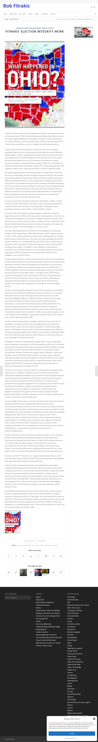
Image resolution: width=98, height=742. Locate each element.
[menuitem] (5, 14)
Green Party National (75, 662)
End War (70, 635)
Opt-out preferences (71, 738)
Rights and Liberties (74, 713)
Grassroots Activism (74, 654)
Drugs (69, 621)
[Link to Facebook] (91, 7)
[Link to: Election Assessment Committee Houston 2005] (53, 572)
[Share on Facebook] (8, 556)
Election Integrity (73, 632)
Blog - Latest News (11, 19)
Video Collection (42, 632)
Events (38, 608)
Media (69, 686)
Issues (44, 28)
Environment (72, 640)
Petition (70, 697)
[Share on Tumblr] (38, 556)
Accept (72, 733)
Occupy (70, 691)
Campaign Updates (74, 610)
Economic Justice (73, 624)
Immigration (72, 675)
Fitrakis (42, 541)
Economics (71, 627)
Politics (50, 28)
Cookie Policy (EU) (42, 605)
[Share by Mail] (61, 556)
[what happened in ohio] (35, 85)
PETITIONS (71, 699)
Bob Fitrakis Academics (45, 602)
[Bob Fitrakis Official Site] (16, 7)
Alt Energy (71, 597)
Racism (70, 710)
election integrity (23, 545)
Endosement (72, 637)
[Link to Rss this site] (94, 7)
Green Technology (74, 667)
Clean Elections (22, 28)
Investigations (35, 28)
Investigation (72, 678)
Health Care (71, 670)
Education (71, 629)
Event (69, 643)
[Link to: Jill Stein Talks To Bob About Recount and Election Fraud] (45, 572)
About (38, 597)
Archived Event (72, 600)
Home (38, 621)
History (70, 672)
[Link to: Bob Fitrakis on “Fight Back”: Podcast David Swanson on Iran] (30, 572)
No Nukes (71, 689)
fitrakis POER (72, 651)
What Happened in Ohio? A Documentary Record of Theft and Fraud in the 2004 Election (49, 637)
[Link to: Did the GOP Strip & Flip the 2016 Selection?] (38, 572)
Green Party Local (74, 659)
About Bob (40, 600)
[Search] (95, 14)
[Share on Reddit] (53, 556)
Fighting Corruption (74, 648)
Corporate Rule (73, 616)
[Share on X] (16, 556)
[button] (94, 719)
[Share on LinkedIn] (31, 556)
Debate (70, 618)
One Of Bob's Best (74, 694)
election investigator (41, 545)
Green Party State (73, 664)
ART (68, 602)
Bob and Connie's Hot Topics (78, 605)
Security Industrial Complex (77, 716)
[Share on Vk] (46, 556)
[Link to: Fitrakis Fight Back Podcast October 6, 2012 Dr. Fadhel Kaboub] (15, 572)
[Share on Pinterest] (23, 556)
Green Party (71, 656)
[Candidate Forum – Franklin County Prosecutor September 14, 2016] (1, 371)
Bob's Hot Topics (73, 608)
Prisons (70, 708)
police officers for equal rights (78, 702)
